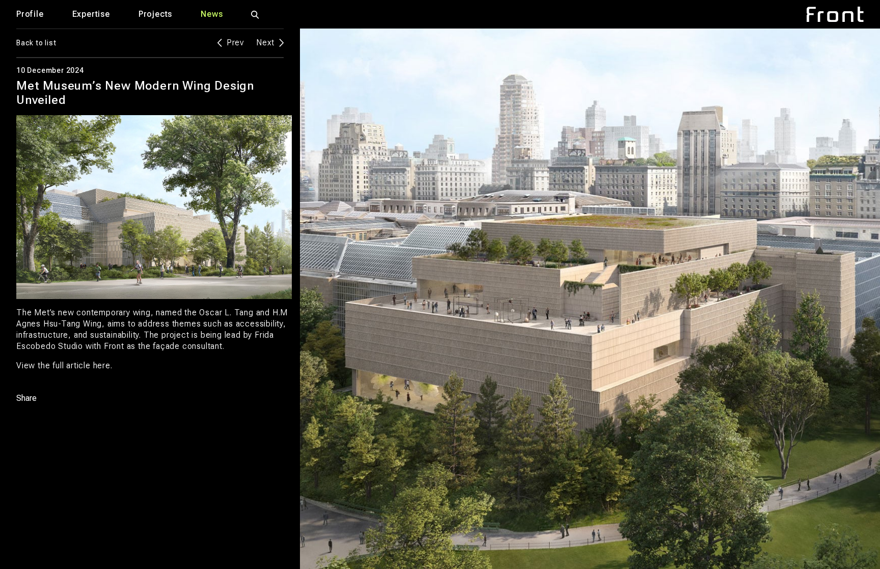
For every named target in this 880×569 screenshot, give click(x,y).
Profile (30, 14)
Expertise (91, 14)
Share (26, 398)
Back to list (36, 43)
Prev (235, 42)
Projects (155, 14)
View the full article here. (64, 365)
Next (265, 42)
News (212, 14)
